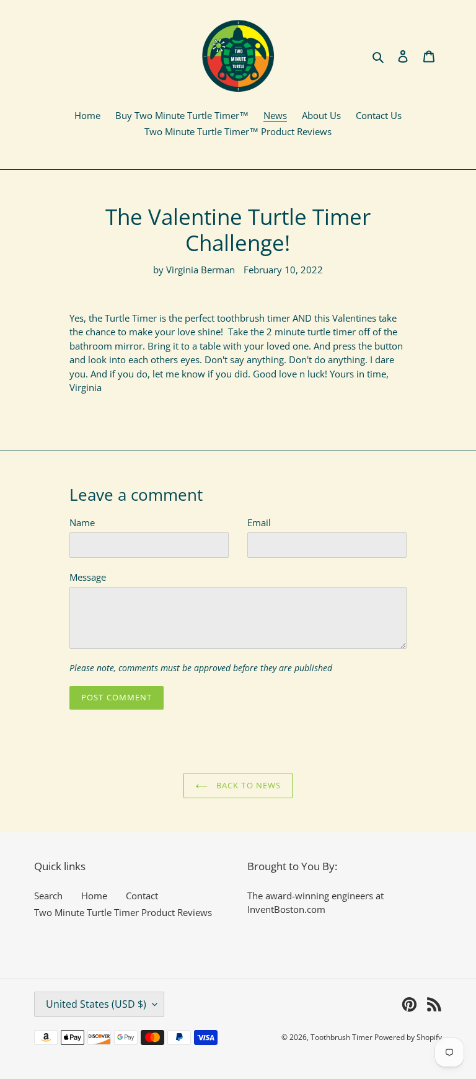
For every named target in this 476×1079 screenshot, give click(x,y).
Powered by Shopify (408, 1037)
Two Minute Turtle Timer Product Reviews (123, 912)
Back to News (247, 785)
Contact (142, 895)
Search (48, 895)
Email (259, 522)
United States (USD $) (96, 1004)
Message (87, 577)
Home (94, 895)
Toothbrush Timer (342, 1037)
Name (82, 522)
